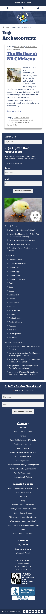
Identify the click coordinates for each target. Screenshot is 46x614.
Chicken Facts (14, 275)
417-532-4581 (23, 560)
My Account (23, 545)
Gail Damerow (31, 47)
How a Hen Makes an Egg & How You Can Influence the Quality (24, 235)
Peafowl (12, 298)
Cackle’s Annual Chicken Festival (23, 452)
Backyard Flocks (15, 260)
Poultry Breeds (15, 318)
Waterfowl (13, 338)
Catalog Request (23, 460)
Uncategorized (15, 334)
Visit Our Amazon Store (23, 473)
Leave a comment (13, 49)
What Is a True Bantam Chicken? (22, 230)
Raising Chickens (15, 322)
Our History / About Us (23, 444)
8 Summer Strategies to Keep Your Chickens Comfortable (23, 373)
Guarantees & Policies (23, 477)
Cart (36, 7)
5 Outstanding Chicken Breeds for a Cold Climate (23, 366)
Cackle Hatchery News (18, 263)
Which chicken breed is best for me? (23, 517)
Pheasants (13, 306)
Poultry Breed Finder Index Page (23, 509)
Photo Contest (15, 310)
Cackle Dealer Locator (23, 432)
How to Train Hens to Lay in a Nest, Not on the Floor (25, 360)
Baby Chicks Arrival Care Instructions (23, 488)
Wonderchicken (12, 125)
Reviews (23, 436)
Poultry (12, 314)
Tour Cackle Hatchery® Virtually (23, 440)
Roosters (12, 326)
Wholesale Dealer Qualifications (23, 469)
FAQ (23, 529)
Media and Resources (23, 456)
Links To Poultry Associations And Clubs (23, 525)
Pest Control (14, 302)
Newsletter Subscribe (23, 191)
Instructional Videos (23, 492)
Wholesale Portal (23, 553)
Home (7, 27)
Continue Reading (14, 111)
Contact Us (23, 427)
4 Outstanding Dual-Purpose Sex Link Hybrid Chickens (24, 354)
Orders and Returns (23, 549)
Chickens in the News (21, 118)
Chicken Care (14, 267)
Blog (23, 500)
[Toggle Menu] (3, 3)
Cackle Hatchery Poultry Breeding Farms (23, 465)
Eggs (11, 287)
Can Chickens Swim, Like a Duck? (22, 240)
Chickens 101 (23, 496)
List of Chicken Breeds (23, 513)
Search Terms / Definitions (23, 505)
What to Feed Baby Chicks (19, 244)
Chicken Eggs (14, 271)
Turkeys (12, 330)
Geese (11, 291)
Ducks (11, 283)
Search (23, 8)
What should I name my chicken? (23, 521)
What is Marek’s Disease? (23, 533)
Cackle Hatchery (23, 3)
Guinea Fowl (14, 295)
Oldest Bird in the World (23, 122)
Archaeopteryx (16, 120)
